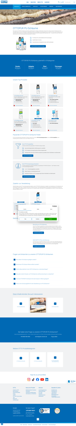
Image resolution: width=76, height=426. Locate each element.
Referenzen (59, 6)
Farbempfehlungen (42, 391)
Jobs (14, 397)
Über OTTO (40, 2)
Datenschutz (25, 424)
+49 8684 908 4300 (25, 336)
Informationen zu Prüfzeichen (31, 393)
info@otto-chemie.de (16, 413)
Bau (28, 2)
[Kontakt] (61, 2)
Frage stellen (54, 336)
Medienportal (41, 396)
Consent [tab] (24, 209)
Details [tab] (38, 209)
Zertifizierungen (15, 399)
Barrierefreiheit (44, 424)
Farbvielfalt (28, 391)
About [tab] (51, 209)
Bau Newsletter (15, 391)
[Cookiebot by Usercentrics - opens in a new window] (53, 206)
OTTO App (40, 392)
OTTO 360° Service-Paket (17, 396)
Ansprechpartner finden (30, 415)
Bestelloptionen (54, 391)
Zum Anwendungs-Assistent (29, 176)
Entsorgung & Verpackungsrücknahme (56, 396)
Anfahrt (14, 394)
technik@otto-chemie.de (41, 336)
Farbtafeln (40, 393)
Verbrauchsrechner (42, 394)
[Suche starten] (74, 2)
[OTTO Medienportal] (59, 2)
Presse (14, 393)
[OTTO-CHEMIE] (4, 2)
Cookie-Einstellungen (52, 424)
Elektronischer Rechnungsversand (55, 394)
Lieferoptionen (54, 392)
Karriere (47, 2)
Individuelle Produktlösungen (31, 392)
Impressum (30, 424)
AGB (21, 424)
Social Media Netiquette (37, 424)
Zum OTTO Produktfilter (28, 155)
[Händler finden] (58, 2)
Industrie (33, 2)
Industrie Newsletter (16, 392)
